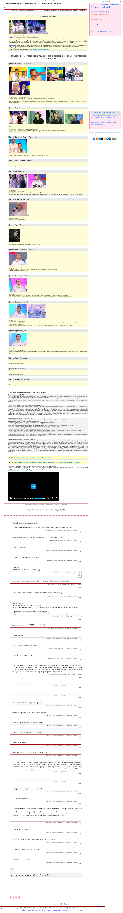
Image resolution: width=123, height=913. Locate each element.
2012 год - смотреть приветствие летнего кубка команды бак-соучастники (31, 457)
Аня (55, 540)
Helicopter (58, 674)
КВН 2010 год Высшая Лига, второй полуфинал (20, 470)
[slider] (19, 498)
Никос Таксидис (58, 616)
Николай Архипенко (112, 134)
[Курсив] (14, 875)
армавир (118, 132)
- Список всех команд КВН (103, 31)
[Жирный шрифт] (11, 875)
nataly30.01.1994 (56, 584)
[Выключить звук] (31, 498)
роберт (55, 628)
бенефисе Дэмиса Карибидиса (41, 49)
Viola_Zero (54, 550)
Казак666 (54, 685)
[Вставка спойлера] (45, 875)
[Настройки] (48, 498)
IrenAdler (54, 530)
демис (105, 134)
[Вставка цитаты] (40, 875)
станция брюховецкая (98, 134)
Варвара (55, 560)
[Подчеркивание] (16, 875)
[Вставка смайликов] (34, 875)
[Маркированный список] (28, 875)
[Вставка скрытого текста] (47, 875)
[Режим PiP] (52, 498)
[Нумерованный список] (30, 875)
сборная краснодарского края (108, 132)
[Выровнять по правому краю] (25, 875)
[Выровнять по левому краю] (20, 875)
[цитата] (75, 530)
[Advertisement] (104, 74)
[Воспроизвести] (11, 498)
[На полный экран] (56, 498)
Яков (119, 134)
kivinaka (57, 572)
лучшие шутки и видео (98, 24)
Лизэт (55, 658)
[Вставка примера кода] (43, 875)
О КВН (93, 31)
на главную (94, 34)
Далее (66, 904)
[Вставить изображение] (37, 875)
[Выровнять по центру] (22, 875)
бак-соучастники (96, 132)
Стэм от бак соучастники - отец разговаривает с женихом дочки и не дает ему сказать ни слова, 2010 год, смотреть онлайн (45, 462)
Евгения (56, 596)
